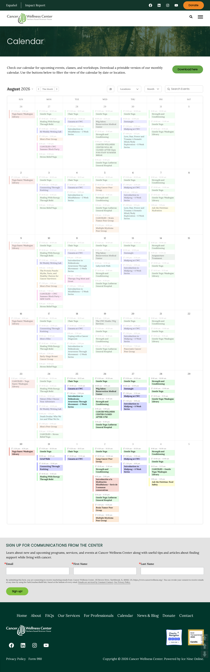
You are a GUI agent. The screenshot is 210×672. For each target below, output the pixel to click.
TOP (204, 637)
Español (11, 5)
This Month (47, 89)
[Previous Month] (39, 89)
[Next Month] (57, 89)
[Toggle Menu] (200, 17)
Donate (193, 5)
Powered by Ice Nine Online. (184, 659)
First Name (80, 563)
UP (204, 646)
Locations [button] (125, 88)
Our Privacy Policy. (122, 582)
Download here (188, 69)
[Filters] (110, 89)
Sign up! (17, 591)
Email (9, 563)
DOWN (204, 654)
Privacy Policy (16, 659)
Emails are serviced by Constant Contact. (95, 582)
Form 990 (35, 659)
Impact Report (35, 5)
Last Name (147, 563)
